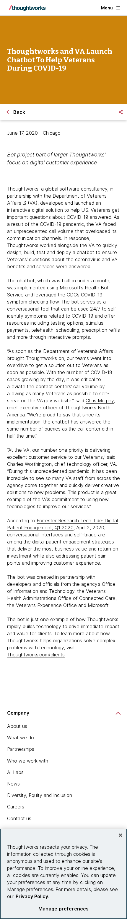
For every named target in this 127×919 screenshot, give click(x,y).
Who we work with (27, 761)
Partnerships (20, 749)
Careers (15, 807)
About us (17, 726)
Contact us (19, 818)
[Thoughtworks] (27, 8)
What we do (20, 737)
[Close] (120, 835)
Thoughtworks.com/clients (36, 655)
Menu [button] (107, 7)
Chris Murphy (100, 400)
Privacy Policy (32, 896)
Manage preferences (63, 909)
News (13, 784)
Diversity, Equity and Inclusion (39, 795)
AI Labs (15, 772)
